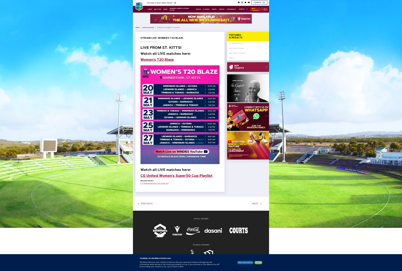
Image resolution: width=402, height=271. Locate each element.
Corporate (231, 9)
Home (150, 9)
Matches (157, 9)
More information (245, 262)
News (165, 9)
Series (214, 9)
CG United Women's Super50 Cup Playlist (176, 176)
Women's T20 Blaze (157, 60)
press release (148, 27)
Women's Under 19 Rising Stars (179, 9)
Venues (222, 9)
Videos (198, 9)
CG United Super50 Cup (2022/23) (154, 183)
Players (206, 9)
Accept (258, 262)
